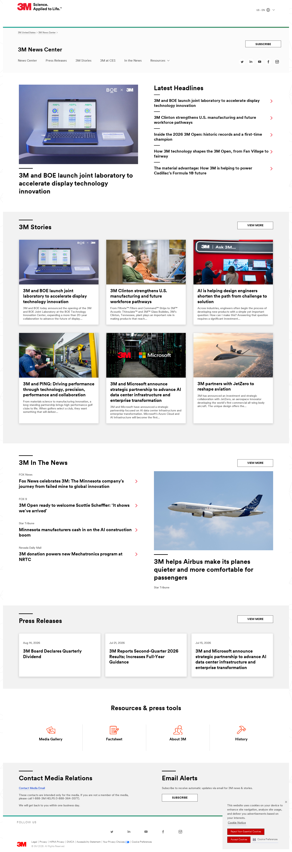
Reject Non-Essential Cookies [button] (246, 832)
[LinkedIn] (129, 832)
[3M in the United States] (39, 7)
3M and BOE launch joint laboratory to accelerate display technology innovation (55, 296)
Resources (157, 60)
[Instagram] (180, 832)
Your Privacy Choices (114, 842)
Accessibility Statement (88, 842)
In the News (133, 60)
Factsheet (114, 739)
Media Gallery (50, 739)
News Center (27, 60)
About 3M (177, 739)
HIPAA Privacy (56, 842)
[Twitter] (112, 832)
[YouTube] (146, 832)
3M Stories (83, 60)
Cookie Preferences (142, 842)
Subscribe (263, 44)
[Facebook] (163, 832)
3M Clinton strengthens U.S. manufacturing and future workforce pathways (138, 296)
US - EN (260, 10)
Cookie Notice (237, 822)
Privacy (43, 842)
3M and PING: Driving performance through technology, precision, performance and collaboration (58, 389)
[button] (265, 840)
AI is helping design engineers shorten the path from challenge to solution (232, 296)
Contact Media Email (32, 788)
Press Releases (56, 60)
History (241, 739)
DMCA (70, 842)
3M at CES (108, 60)
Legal (34, 842)
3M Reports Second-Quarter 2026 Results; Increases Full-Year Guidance (143, 657)
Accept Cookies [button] (239, 839)
